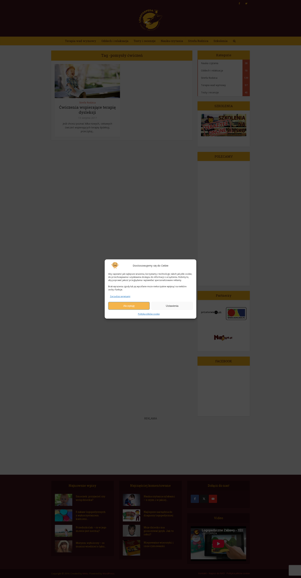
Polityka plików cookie (149, 314)
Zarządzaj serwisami (120, 296)
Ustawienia (172, 305)
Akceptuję (129, 305)
